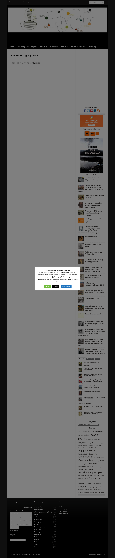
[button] (47, 286)
